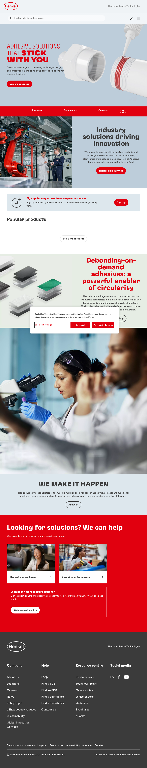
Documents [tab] (70, 110)
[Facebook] (119, 677)
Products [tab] (37, 110)
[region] (74, 320)
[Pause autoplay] (123, 111)
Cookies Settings (43, 325)
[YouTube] (126, 677)
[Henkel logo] (11, 6)
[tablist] (70, 111)
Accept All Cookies (103, 325)
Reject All (80, 325)
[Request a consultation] (31, 563)
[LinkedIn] (112, 677)
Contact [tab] (103, 110)
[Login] (131, 18)
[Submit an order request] (83, 563)
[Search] (12, 18)
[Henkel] (16, 646)
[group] (73, 70)
